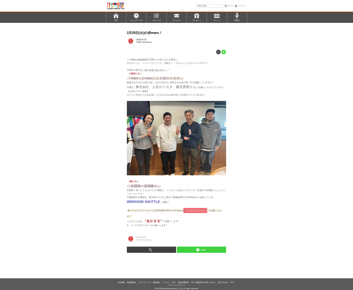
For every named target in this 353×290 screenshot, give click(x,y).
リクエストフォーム (195, 210)
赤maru (148, 42)
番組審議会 (131, 282)
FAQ (174, 282)
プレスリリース (144, 282)
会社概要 (121, 282)
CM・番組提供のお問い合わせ (203, 282)
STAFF (139, 42)
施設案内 (156, 282)
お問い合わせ (222, 282)
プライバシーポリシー (176, 285)
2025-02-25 (141, 39)
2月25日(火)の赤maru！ (144, 33)
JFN (232, 282)
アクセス (165, 282)
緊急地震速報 (183, 282)
